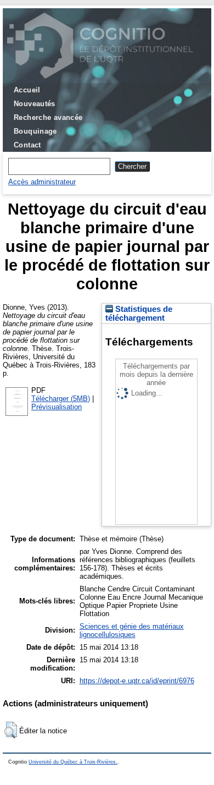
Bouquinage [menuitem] (35, 131)
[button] (10, 730)
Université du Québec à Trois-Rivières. (73, 762)
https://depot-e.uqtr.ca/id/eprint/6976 (137, 681)
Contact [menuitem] (27, 145)
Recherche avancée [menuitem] (48, 117)
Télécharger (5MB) (60, 398)
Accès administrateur (42, 182)
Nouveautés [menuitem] (34, 104)
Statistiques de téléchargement (138, 313)
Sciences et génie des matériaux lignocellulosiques (132, 630)
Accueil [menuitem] (27, 90)
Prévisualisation (56, 407)
